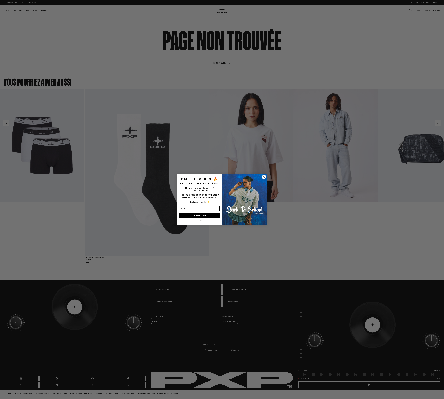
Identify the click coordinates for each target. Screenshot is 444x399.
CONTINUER (199, 215)
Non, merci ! (199, 221)
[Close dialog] (264, 177)
